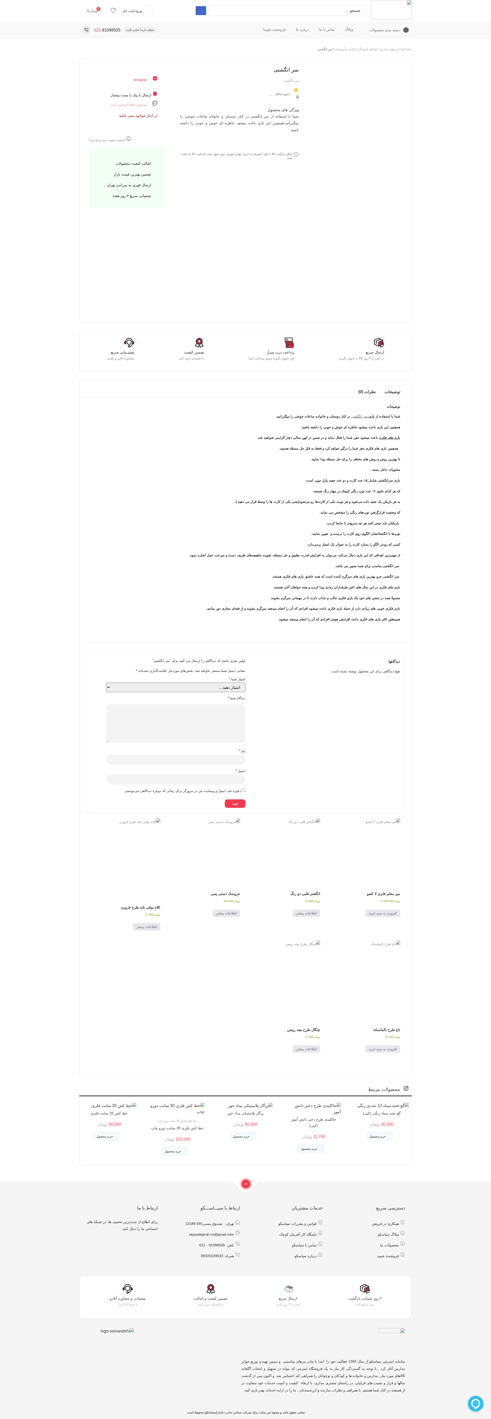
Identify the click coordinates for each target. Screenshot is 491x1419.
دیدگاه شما (237, 698)
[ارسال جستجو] (201, 10)
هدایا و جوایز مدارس (391, 49)
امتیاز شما (237, 679)
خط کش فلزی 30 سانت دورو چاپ (177, 1128)
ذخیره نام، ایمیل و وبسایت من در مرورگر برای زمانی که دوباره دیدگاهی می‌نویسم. (182, 791)
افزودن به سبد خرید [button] (383, 913)
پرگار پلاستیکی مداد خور (245, 1113)
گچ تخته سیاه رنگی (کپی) (382, 1113)
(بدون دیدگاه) (282, 94)
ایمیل (241, 771)
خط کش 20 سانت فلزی (109, 1113)
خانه (409, 49)
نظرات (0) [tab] (367, 392)
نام (242, 751)
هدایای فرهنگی (367, 49)
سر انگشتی (359, 416)
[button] (379, 1136)
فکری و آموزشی (344, 49)
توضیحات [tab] (392, 392)
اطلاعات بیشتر (306, 913)
